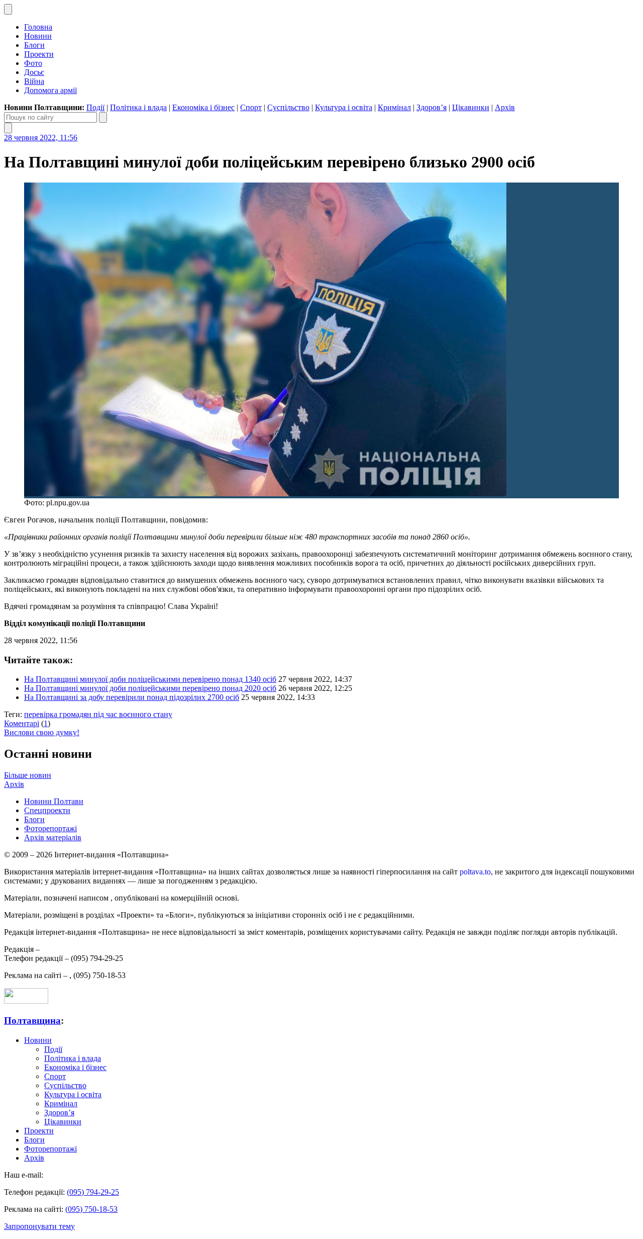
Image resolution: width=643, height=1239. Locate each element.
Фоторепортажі (50, 828)
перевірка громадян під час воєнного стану (98, 714)
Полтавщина (32, 1020)
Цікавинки (470, 107)
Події (95, 107)
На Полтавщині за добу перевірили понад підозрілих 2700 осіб (131, 697)
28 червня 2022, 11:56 (40, 137)
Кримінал (394, 107)
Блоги (34, 45)
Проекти (39, 54)
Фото (33, 63)
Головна (38, 27)
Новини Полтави (53, 801)
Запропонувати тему (39, 1226)
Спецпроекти (47, 810)
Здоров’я (431, 107)
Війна (34, 81)
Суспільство (288, 107)
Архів (505, 107)
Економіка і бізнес (203, 107)
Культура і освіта (343, 107)
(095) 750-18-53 (91, 1209)
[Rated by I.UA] (26, 1001)
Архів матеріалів (52, 837)
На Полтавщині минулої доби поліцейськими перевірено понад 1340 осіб (150, 679)
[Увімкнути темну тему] (8, 9)
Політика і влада (138, 107)
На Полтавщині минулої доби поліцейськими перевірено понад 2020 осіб (150, 688)
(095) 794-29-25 (93, 1192)
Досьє (34, 72)
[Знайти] (103, 117)
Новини (38, 36)
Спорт (251, 107)
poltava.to (475, 871)
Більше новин (27, 775)
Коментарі (21, 723)
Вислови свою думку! (41, 732)
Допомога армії (50, 90)
